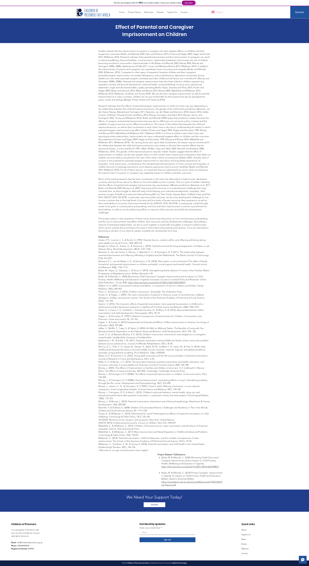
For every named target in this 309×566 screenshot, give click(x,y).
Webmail (245, 549)
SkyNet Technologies (179, 563)
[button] (149, 12)
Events (244, 544)
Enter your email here (150, 528)
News (243, 539)
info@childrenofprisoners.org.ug (29, 542)
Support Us (245, 534)
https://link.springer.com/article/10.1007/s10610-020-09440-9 (157, 282)
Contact (244, 553)
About (243, 530)
